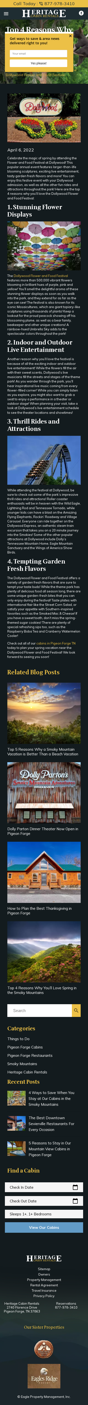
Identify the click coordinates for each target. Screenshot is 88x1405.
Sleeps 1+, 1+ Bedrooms (31, 1214)
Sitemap (44, 1269)
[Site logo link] (44, 14)
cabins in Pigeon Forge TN (56, 643)
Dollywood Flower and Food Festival (41, 276)
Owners (44, 1274)
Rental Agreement (44, 1285)
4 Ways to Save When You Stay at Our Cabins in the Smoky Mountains (51, 1098)
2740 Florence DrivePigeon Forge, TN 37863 (22, 1309)
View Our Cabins (44, 1227)
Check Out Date (44, 1201)
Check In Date (44, 1187)
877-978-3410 (66, 1307)
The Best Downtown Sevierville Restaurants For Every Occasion (51, 1124)
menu (6, 14)
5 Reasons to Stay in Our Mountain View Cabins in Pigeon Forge (50, 1149)
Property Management (44, 1280)
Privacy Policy (44, 1296)
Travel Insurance (44, 1290)
